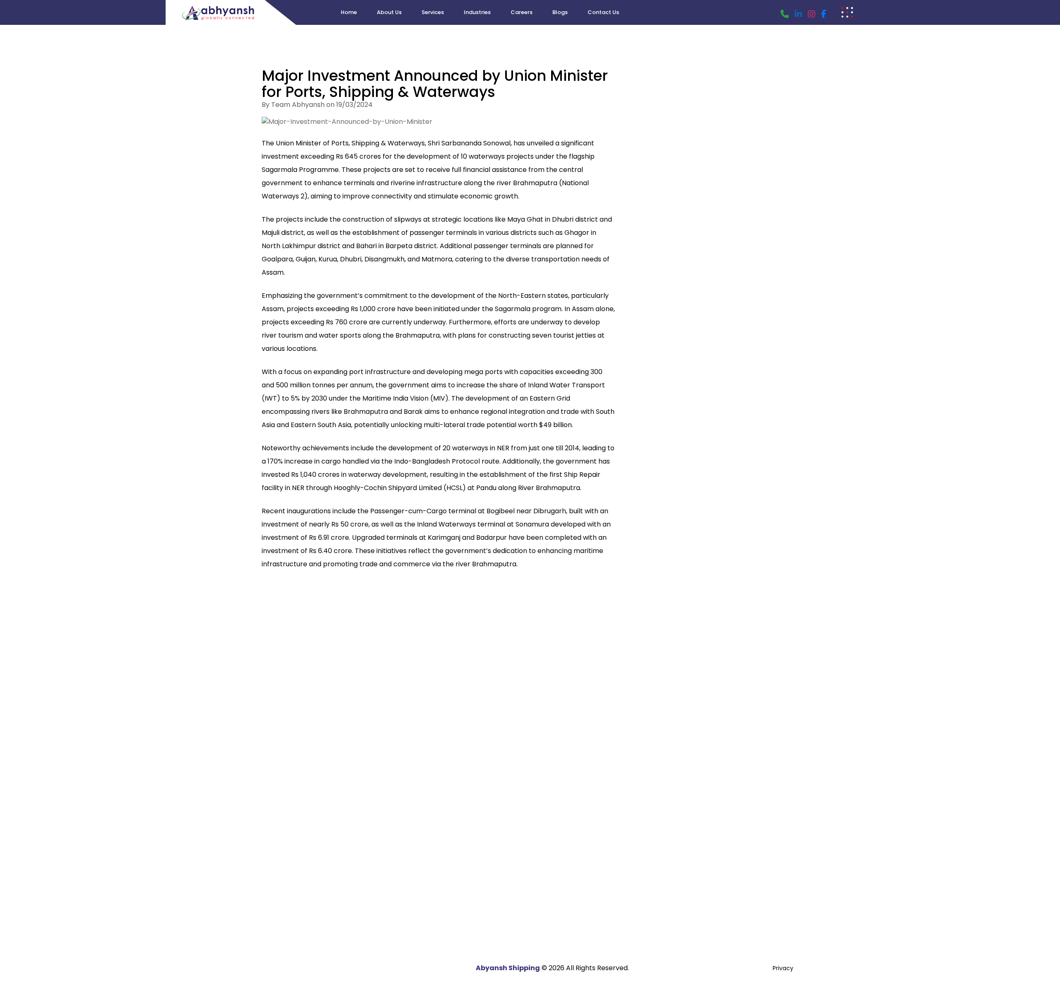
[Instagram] (811, 14)
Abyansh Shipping (508, 968)
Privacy (783, 968)
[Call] (785, 14)
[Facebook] (823, 14)
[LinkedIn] (798, 14)
